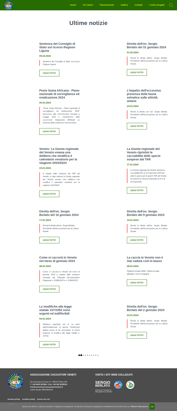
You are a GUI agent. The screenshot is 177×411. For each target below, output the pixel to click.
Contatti (138, 5)
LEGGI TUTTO (49, 73)
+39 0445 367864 (39, 384)
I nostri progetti (156, 5)
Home (73, 5)
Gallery (124, 5)
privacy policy (14, 399)
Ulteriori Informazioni (139, 407)
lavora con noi (43, 399)
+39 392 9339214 (60, 384)
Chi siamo (88, 5)
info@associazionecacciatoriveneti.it (46, 387)
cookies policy (28, 399)
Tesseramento (107, 5)
